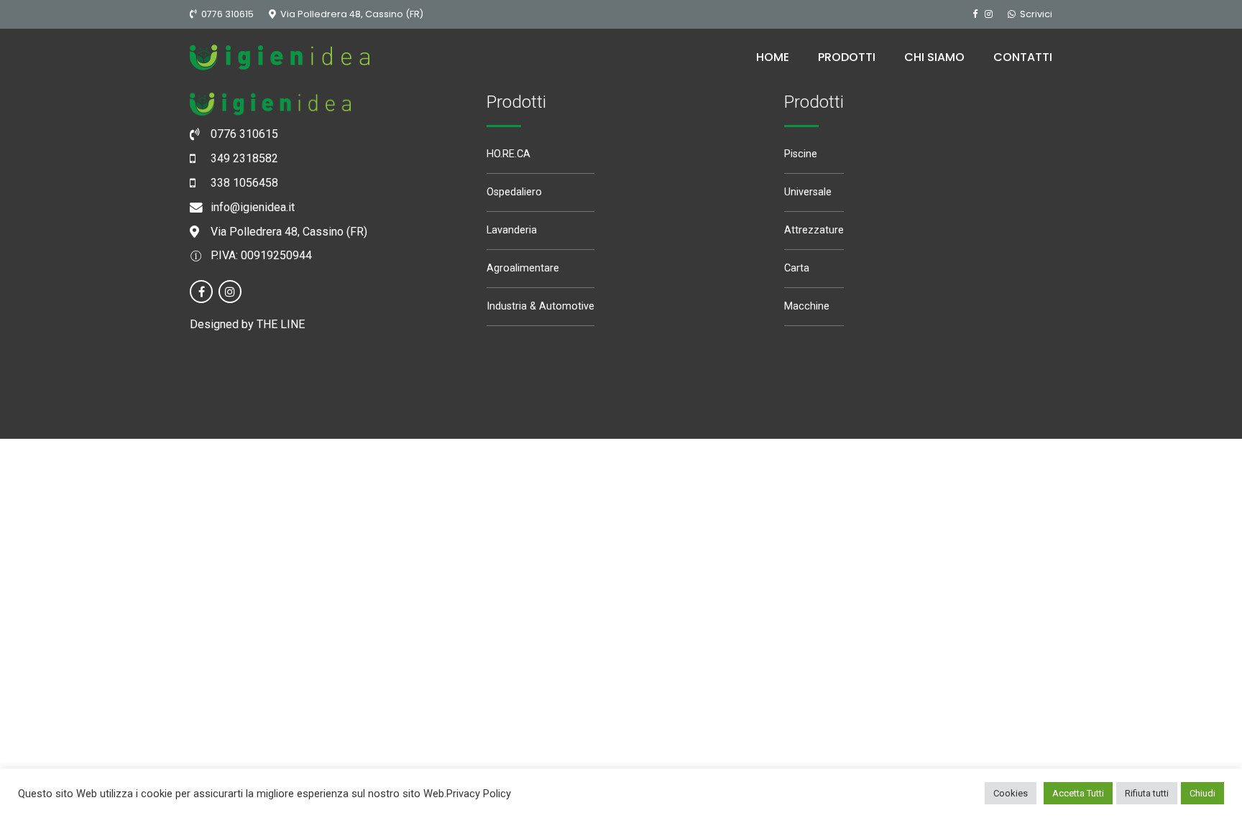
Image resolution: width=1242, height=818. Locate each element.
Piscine (800, 154)
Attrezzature (814, 230)
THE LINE (281, 324)
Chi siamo (934, 57)
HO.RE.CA (508, 154)
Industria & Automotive (540, 306)
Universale (808, 192)
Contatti (1022, 57)
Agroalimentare (523, 268)
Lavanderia (512, 230)
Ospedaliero (514, 192)
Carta (796, 268)
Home (772, 57)
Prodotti (846, 57)
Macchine (806, 306)
